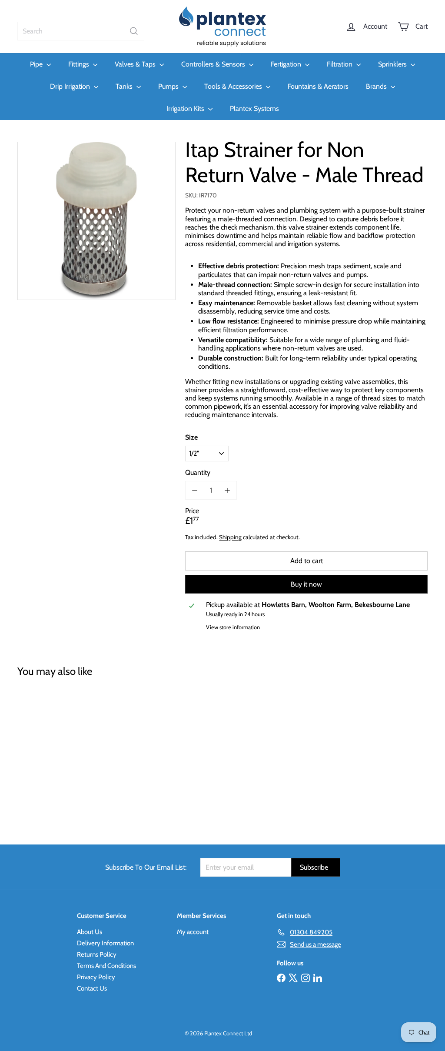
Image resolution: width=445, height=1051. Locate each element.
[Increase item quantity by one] (227, 490)
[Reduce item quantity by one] (194, 490)
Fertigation (287, 64)
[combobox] (80, 31)
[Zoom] (96, 221)
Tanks (125, 86)
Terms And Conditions (106, 966)
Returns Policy (96, 954)
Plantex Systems (254, 108)
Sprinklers (393, 64)
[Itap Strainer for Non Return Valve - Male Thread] (48, 754)
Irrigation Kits (186, 108)
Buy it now (306, 584)
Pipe (37, 64)
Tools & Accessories (234, 86)
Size (191, 437)
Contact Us (92, 988)
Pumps (169, 86)
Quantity (197, 472)
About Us (89, 932)
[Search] (133, 31)
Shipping (230, 537)
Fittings (79, 64)
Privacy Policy (96, 977)
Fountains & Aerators (318, 86)
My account (193, 932)
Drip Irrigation (71, 86)
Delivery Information (105, 943)
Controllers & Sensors (214, 64)
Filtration (340, 64)
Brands (377, 86)
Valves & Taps (136, 64)
